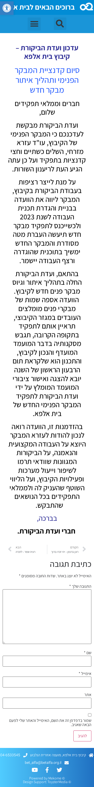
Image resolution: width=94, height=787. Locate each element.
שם (87, 653)
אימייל (85, 674)
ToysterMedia (58, 781)
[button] (7, 8)
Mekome (54, 778)
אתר (87, 695)
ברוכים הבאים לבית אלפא (38, 7)
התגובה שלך (80, 586)
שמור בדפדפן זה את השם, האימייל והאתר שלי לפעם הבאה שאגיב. (50, 722)
